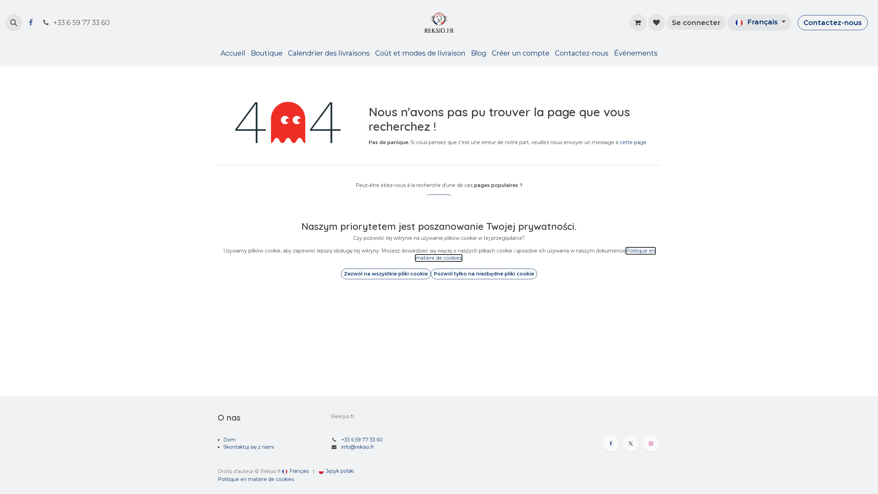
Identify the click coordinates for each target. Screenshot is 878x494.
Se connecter (696, 23)
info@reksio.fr (357, 447)
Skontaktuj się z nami (248, 447)
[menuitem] (233, 53)
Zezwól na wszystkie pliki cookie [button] (386, 274)
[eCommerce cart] (637, 22)
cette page (633, 142)
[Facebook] (30, 23)
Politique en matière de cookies (256, 479)
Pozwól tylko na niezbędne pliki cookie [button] (484, 274)
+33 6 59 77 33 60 (362, 440)
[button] (13, 22)
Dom (229, 440)
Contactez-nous (833, 23)
